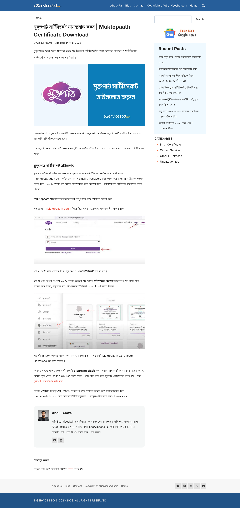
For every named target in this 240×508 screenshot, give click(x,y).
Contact (139, 5)
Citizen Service (170, 150)
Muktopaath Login (59, 208)
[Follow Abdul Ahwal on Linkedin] (61, 440)
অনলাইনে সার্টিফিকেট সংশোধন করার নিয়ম (178, 69)
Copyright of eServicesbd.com (167, 5)
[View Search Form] (203, 5)
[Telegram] (190, 486)
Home (194, 5)
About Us (116, 5)
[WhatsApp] (197, 486)
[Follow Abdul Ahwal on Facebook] (54, 440)
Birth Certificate (170, 144)
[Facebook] (178, 486)
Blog (128, 5)
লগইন (70, 469)
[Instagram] (184, 486)
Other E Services (171, 156)
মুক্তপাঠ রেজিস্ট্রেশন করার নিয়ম (48, 381)
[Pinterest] (203, 486)
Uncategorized (169, 161)
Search (200, 19)
